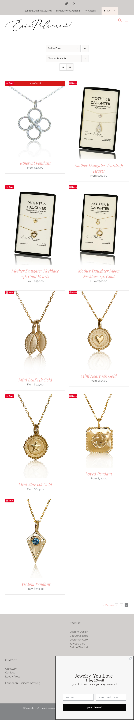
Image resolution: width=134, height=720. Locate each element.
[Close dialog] (131, 659)
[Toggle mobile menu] (127, 20)
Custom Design (79, 631)
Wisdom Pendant (35, 584)
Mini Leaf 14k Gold (35, 379)
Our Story (11, 668)
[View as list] (69, 67)
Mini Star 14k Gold (35, 484)
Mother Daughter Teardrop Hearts (99, 168)
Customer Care (79, 639)
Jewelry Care (77, 643)
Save (11, 83)
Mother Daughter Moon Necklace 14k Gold (99, 273)
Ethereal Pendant (35, 163)
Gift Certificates (79, 635)
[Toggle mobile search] (120, 20)
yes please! (94, 707)
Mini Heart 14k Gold (99, 376)
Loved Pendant (98, 473)
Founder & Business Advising (22, 683)
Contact (10, 672)
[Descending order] (85, 48)
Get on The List (79, 647)
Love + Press (12, 676)
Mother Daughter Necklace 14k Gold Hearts (35, 273)
